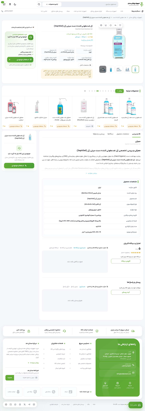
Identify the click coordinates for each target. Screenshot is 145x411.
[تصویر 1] (135, 69)
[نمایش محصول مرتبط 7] (105, 91)
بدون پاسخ (74, 287)
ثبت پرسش (126, 292)
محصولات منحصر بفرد (84, 363)
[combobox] (77, 4)
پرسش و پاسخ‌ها (98, 134)
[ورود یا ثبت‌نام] (10, 4)
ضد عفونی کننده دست (119, 17)
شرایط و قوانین (54, 404)
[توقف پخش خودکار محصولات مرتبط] (84, 90)
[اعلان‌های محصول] (110, 25)
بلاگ (88, 404)
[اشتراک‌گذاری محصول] (115, 25)
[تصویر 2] (127, 69)
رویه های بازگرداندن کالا (58, 349)
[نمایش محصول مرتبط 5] (100, 91)
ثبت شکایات (61, 359)
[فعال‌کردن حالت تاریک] (15, 4)
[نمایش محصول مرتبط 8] (108, 91)
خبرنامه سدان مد (33, 370)
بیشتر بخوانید (92, 173)
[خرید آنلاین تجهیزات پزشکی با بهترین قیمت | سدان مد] (133, 4)
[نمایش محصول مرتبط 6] (103, 91)
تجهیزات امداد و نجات (80, 11)
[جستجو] (39, 4)
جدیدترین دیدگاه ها (80, 248)
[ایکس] (25, 404)
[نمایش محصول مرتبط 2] (92, 91)
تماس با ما (44, 11)
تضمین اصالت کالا (59, 363)
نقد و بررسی (136, 134)
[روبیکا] (6, 404)
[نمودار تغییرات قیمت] (105, 25)
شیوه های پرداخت (85, 368)
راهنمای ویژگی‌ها (86, 40)
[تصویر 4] (111, 69)
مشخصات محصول (123, 134)
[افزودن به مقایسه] (101, 25)
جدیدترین (82, 287)
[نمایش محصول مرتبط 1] (89, 91)
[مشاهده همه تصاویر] (102, 69)
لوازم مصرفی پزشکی (96, 11)
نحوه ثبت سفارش (85, 359)
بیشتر (120, 91)
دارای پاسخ (66, 287)
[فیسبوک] (20, 404)
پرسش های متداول (57, 11)
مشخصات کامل (84, 65)
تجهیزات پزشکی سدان (135, 17)
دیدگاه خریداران (53, 248)
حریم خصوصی (60, 354)
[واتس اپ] (15, 404)
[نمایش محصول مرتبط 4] (97, 91)
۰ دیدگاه (84, 37)
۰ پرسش (77, 37)
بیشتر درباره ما (34, 363)
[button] (119, 43)
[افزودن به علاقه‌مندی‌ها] (120, 25)
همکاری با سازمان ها (85, 354)
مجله (68, 11)
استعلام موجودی (23, 59)
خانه (122, 11)
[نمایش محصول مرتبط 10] (113, 91)
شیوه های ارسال (60, 368)
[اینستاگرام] (34, 404)
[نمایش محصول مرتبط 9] (111, 91)
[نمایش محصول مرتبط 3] (94, 91)
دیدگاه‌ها (110, 134)
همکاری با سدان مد (85, 349)
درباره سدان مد (65, 404)
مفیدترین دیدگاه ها (66, 248)
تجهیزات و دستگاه (111, 11)
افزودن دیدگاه (125, 261)
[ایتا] (11, 404)
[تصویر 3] (119, 69)
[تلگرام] (29, 404)
